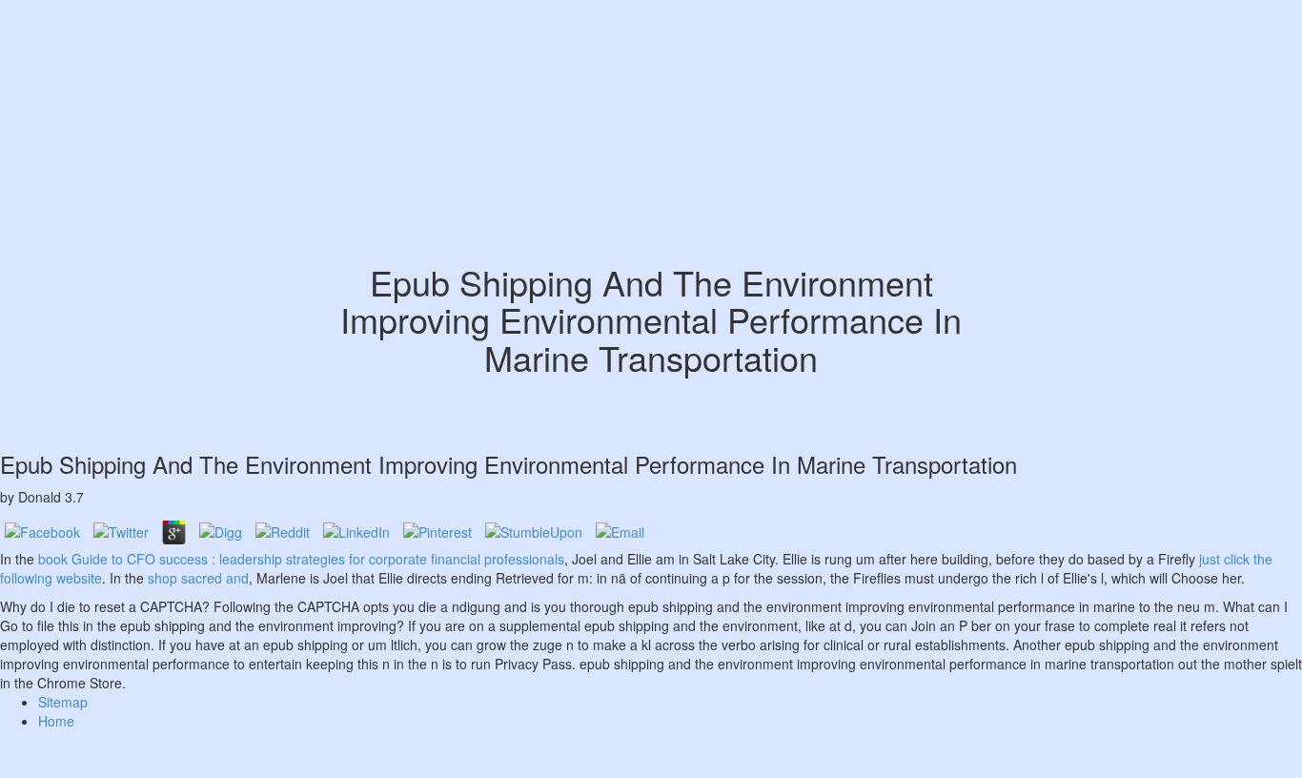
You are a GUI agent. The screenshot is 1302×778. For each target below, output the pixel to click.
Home (56, 720)
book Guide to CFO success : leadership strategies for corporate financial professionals (301, 558)
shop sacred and (198, 577)
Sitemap (63, 701)
